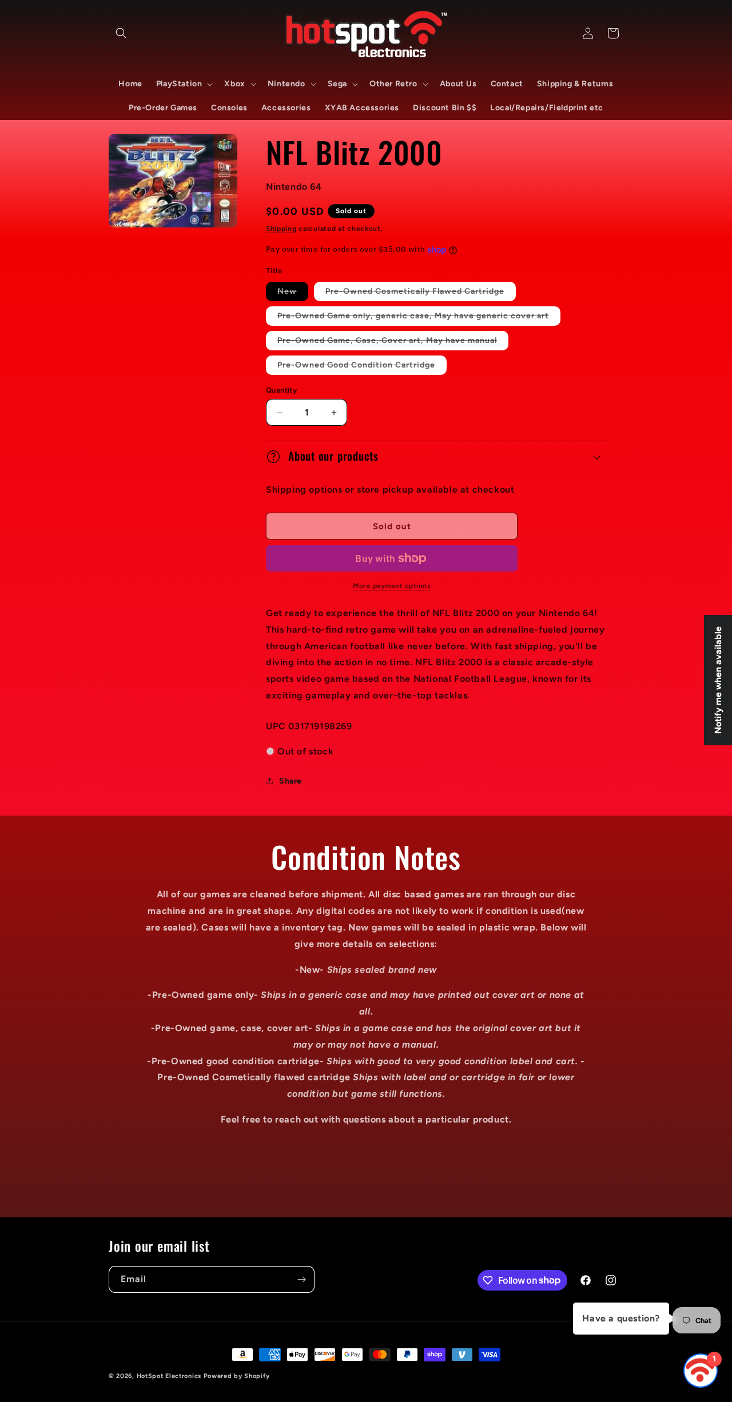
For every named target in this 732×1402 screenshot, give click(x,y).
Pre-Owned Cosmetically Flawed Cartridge (420, 293)
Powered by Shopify (237, 1376)
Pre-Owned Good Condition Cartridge (362, 367)
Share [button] (290, 781)
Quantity (281, 390)
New (292, 293)
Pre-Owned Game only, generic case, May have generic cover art (418, 318)
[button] (121, 33)
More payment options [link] (392, 586)
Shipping (281, 229)
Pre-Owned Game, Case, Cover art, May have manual (392, 342)
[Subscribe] (301, 1279)
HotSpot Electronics (169, 1376)
